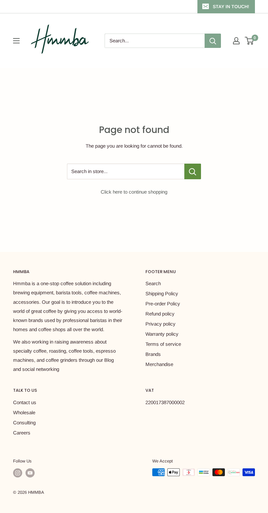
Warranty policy (161, 334)
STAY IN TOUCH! (231, 6)
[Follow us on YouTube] (30, 472)
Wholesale (24, 412)
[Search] (213, 41)
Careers (21, 432)
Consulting (24, 422)
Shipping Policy (161, 293)
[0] (249, 41)
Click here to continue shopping (134, 192)
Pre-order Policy (162, 303)
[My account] (236, 40)
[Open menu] (16, 40)
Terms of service (163, 344)
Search (153, 283)
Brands (153, 354)
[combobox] (155, 41)
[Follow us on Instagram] (17, 472)
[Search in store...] (192, 171)
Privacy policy (160, 324)
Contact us (24, 402)
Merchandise (159, 364)
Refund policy (160, 313)
